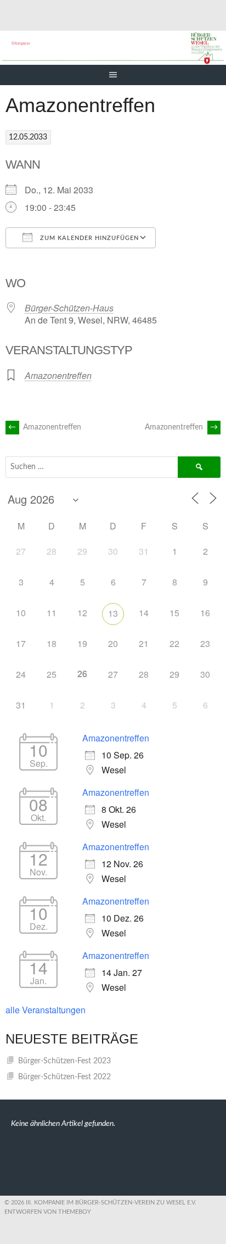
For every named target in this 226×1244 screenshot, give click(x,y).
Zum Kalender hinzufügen (88, 238)
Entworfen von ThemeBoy (47, 1212)
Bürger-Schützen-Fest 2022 (64, 1077)
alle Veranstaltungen (45, 1009)
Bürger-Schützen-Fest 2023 (64, 1061)
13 (113, 613)
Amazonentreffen (58, 375)
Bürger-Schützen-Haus (69, 308)
